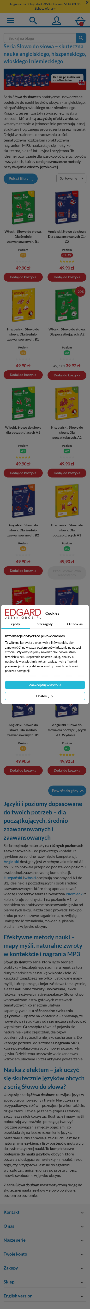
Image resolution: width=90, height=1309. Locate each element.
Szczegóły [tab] (45, 624)
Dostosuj (43, 696)
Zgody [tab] (15, 624)
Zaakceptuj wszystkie (45, 685)
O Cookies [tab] (75, 624)
